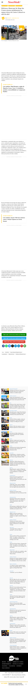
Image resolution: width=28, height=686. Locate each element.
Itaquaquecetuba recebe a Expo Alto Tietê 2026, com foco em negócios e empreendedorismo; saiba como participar (17, 500)
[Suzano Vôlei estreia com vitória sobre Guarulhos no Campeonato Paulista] (5, 633)
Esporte (11, 424)
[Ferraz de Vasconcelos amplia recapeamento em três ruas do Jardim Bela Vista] (5, 604)
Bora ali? (11, 585)
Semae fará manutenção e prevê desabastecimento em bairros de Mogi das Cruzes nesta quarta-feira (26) (18, 398)
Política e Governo (13, 395)
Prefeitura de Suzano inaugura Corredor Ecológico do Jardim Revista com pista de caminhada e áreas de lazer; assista (18, 559)
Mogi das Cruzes (19, 5)
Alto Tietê (7, 352)
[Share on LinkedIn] (18, 346)
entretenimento (4, 354)
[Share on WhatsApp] (6, 346)
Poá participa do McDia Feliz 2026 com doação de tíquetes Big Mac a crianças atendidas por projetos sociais (18, 507)
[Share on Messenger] (9, 346)
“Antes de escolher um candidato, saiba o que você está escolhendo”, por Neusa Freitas (18, 552)
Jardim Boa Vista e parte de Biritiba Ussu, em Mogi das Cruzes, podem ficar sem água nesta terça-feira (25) (17, 486)
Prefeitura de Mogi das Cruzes (20, 354)
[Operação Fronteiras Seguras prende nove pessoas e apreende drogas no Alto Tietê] (5, 597)
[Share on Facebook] (3, 346)
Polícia (11, 431)
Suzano (11, 630)
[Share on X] (12, 346)
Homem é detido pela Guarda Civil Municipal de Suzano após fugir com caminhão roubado (17, 441)
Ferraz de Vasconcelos (13, 388)
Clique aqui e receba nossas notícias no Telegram (14, 338)
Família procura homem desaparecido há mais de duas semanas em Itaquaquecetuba (18, 448)
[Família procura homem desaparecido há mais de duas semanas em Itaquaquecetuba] (5, 448)
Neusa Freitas (12, 549)
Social (11, 417)
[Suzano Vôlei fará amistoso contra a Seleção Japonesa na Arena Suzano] (5, 427)
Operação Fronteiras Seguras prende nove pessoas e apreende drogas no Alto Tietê (17, 597)
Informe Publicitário (13, 645)
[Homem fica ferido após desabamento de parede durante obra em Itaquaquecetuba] (5, 611)
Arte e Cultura (4, 5)
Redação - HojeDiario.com (13, 18)
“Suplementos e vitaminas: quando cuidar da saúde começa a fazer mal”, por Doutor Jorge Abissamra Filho (18, 455)
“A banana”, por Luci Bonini (16, 572)
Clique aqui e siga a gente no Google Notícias (14, 341)
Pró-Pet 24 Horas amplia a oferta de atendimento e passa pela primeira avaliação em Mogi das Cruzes (17, 420)
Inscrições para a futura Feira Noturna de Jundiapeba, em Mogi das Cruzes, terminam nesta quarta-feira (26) (18, 413)
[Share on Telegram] (15, 346)
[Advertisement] (14, 57)
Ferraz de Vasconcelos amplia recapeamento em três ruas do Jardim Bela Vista (18, 604)
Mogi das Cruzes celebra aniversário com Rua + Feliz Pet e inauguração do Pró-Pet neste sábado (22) (18, 626)
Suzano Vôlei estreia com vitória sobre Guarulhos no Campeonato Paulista (18, 632)
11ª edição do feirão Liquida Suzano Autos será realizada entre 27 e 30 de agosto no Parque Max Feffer (17, 566)
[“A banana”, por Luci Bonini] (5, 573)
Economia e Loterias (13, 410)
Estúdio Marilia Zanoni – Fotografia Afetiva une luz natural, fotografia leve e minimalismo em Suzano (18, 648)
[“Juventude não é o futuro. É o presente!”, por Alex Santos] (5, 530)
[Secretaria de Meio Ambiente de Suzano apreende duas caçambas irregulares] (5, 434)
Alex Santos (12, 527)
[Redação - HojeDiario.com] (3, 18)
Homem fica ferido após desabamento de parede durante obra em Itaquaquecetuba (18, 611)
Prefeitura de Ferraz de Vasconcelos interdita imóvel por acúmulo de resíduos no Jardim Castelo (17, 391)
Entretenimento (12, 5)
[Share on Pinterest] (21, 346)
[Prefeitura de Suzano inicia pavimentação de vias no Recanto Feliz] (5, 493)
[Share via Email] (24, 346)
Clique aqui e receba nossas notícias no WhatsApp (14, 334)
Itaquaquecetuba (13, 497)
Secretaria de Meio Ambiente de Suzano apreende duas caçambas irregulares (17, 434)
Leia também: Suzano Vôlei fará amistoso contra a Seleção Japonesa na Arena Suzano (14, 219)
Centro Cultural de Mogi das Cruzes (16, 352)
